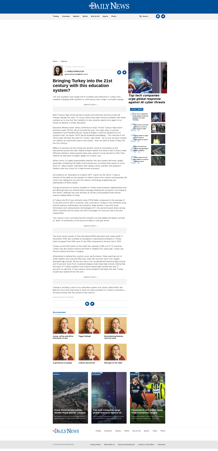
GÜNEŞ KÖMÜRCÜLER (75, 71)
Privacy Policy (95, 444)
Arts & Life (95, 16)
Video (155, 431)
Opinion (76, 16)
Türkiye (56, 16)
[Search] (140, 16)
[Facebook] (158, 16)
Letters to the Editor (146, 444)
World (85, 16)
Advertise (161, 444)
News (55, 61)
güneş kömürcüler (59, 297)
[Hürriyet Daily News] (109, 6)
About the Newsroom (126, 444)
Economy (66, 16)
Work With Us (109, 444)
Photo (113, 16)
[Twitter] (163, 16)
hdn (66, 297)
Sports (105, 16)
